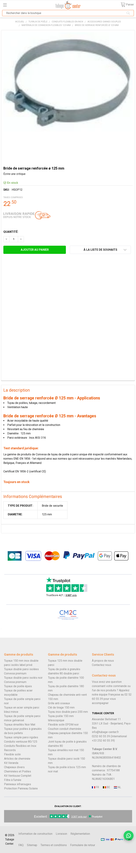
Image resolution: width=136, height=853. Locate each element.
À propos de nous (103, 660)
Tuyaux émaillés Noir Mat (19, 724)
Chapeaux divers (14, 767)
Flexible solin (12, 754)
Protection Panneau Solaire (21, 788)
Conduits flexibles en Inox (20, 746)
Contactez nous (101, 665)
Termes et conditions (54, 845)
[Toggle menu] (5, 5)
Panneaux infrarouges (17, 784)
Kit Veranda (11, 763)
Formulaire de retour (82, 845)
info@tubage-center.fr (105, 732)
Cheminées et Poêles (17, 771)
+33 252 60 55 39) (103, 740)
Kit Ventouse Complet (17, 775)
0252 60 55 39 (101, 736)
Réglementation (80, 833)
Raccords (10, 750)
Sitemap (32, 845)
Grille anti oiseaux (59, 703)
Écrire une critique (14, 174)
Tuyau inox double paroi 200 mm (68, 711)
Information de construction (35, 833)
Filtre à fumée (12, 780)
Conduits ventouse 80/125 (20, 741)
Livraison (61, 833)
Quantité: (10, 231)
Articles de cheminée (17, 758)
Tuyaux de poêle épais (18, 686)
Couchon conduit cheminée (64, 729)
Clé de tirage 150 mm (61, 707)
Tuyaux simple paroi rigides (21, 737)
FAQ (21, 845)
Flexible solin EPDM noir (63, 724)
